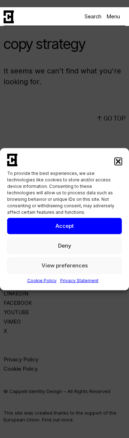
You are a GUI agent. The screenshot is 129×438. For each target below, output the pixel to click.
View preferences (65, 265)
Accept (65, 225)
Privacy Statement (79, 280)
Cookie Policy (42, 280)
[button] (118, 161)
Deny (64, 245)
